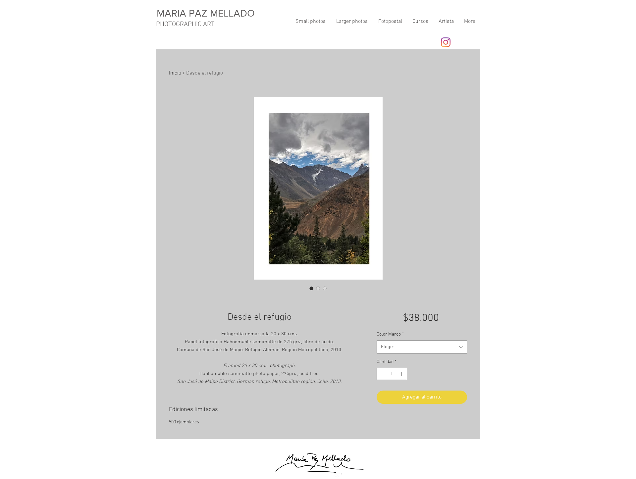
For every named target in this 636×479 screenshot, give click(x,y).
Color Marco (390, 334)
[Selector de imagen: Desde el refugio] (311, 288)
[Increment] (402, 374)
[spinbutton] (392, 374)
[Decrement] (382, 374)
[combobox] (422, 347)
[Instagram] (445, 42)
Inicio (175, 73)
